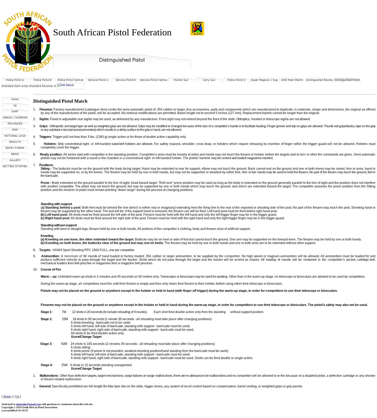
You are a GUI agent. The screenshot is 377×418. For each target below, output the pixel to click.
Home (7, 396)
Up (17, 396)
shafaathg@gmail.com (28, 404)
